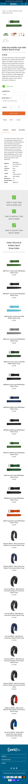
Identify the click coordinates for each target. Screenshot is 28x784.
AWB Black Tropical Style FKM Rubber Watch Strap (14, 294)
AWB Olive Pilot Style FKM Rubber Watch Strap (14, 476)
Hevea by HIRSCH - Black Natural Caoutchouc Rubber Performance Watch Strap (14, 660)
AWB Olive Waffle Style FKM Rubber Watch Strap (14, 48)
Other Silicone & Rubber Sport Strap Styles (14, 245)
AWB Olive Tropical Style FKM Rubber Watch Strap (14, 271)
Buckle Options (6, 98)
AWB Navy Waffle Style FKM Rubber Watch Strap (14, 408)
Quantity (4, 107)
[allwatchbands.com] (14, 3)
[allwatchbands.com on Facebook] (11, 768)
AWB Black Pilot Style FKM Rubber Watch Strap (14, 499)
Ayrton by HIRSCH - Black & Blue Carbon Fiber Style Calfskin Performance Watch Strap (14, 734)
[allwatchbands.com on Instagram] (14, 768)
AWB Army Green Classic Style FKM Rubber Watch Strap (14, 362)
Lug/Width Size (6, 91)
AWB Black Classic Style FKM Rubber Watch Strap (14, 385)
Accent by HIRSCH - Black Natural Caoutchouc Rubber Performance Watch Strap (14, 590)
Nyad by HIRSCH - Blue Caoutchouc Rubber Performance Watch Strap (14, 567)
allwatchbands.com (11, 773)
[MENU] (0, 3)
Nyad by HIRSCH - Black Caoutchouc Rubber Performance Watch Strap (14, 544)
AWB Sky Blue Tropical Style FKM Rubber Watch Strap (14, 317)
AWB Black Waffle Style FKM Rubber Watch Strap (14, 431)
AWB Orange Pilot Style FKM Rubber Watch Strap (14, 521)
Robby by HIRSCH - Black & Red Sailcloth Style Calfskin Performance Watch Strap (14, 709)
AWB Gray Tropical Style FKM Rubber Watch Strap (14, 340)
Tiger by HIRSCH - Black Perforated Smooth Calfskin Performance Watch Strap (14, 685)
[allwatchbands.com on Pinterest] (16, 768)
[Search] (22, 3)
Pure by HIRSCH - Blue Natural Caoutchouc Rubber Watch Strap (14, 637)
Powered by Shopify (20, 773)
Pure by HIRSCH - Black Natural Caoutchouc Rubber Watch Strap (14, 614)
